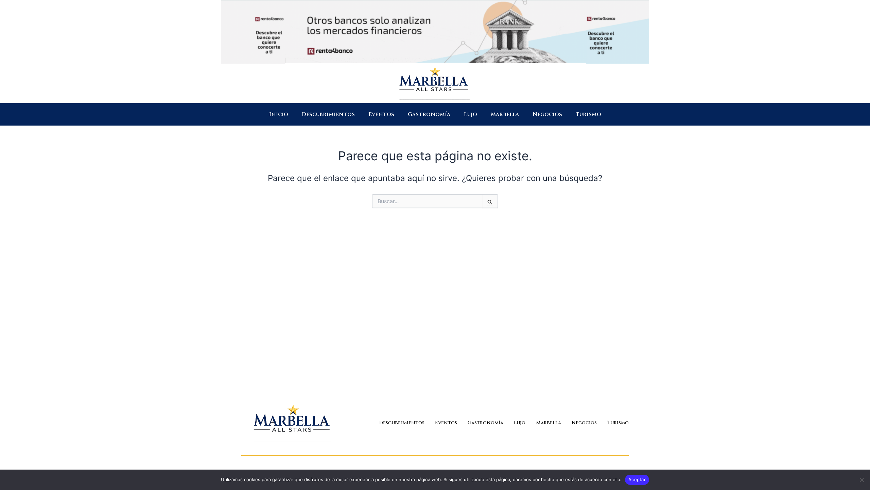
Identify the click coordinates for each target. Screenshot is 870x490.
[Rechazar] (861, 479)
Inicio (278, 114)
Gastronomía (429, 114)
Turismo (588, 114)
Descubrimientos (328, 114)
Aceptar (637, 479)
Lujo (470, 114)
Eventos (381, 114)
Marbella (505, 114)
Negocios (547, 114)
